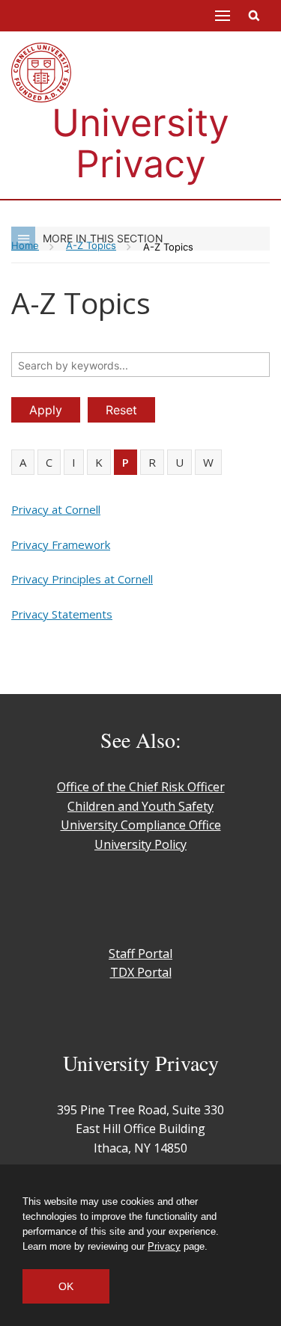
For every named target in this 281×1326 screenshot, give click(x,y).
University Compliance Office (141, 825)
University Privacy (140, 143)
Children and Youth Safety (140, 806)
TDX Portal (141, 972)
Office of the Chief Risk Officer (141, 787)
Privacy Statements (61, 614)
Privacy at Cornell (55, 509)
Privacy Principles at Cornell (82, 578)
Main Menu (222, 15)
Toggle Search (254, 15)
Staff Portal (140, 953)
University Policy (140, 844)
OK (65, 1286)
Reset (121, 409)
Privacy (164, 1246)
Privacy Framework (60, 544)
